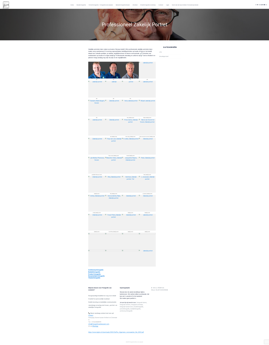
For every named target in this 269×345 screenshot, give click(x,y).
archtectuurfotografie (126, 311)
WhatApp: (95, 326)
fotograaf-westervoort (126, 306)
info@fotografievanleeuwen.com (98, 324)
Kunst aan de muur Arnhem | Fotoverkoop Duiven (185, 5)
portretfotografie (125, 309)
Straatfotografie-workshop (148, 5)
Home (72, 5)
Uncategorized (163, 56)
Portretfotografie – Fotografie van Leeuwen (101, 5)
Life (160, 52)
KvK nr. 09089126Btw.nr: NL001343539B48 (159, 289)
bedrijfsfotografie (135, 309)
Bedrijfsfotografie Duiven (123, 5)
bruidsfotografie (138, 306)
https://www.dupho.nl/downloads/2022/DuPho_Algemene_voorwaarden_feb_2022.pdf (116, 332)
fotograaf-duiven (142, 302)
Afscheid (135, 5)
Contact (161, 5)
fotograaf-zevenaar (137, 304)
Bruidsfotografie (81, 5)
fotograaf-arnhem (125, 304)
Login (167, 5)
